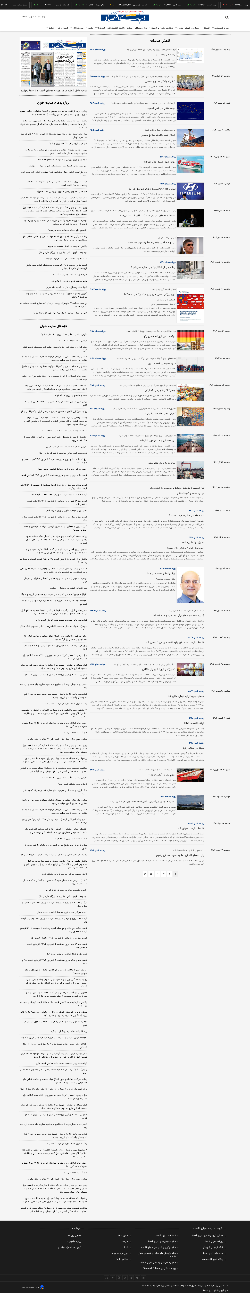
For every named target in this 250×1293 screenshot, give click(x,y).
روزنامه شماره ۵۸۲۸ (97, 664)
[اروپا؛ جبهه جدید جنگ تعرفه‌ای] (190, 164)
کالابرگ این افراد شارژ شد (75, 733)
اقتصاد (206, 28)
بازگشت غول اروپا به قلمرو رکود (159, 336)
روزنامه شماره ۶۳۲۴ (98, 358)
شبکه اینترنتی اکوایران (213, 1247)
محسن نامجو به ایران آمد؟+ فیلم (71, 395)
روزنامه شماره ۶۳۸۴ (98, 289)
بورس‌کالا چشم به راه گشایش (160, 390)
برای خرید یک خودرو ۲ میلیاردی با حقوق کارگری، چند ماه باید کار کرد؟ (55, 647)
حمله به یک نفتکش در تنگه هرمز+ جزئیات (66, 259)
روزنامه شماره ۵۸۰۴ (196, 823)
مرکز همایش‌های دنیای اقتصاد (161, 1241)
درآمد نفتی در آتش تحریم (161, 108)
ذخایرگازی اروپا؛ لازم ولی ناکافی (159, 669)
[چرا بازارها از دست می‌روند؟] (190, 585)
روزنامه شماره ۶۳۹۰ (168, 262)
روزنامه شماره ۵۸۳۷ (196, 637)
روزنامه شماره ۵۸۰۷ (168, 796)
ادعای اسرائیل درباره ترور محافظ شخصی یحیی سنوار (62, 469)
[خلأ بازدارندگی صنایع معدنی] (190, 83)
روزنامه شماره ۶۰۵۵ (196, 510)
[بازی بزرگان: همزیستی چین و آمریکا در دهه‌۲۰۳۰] (190, 305)
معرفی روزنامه (74, 1235)
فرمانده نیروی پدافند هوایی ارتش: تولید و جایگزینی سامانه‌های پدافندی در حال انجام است (57, 183)
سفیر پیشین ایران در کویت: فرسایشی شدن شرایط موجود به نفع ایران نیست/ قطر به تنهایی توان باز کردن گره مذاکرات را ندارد (53, 199)
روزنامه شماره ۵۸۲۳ (196, 691)
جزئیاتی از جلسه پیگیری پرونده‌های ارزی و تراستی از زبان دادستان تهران (55, 676)
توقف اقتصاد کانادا (194, 723)
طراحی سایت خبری (32, 1287)
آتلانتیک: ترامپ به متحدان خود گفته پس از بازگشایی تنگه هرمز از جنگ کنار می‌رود (55, 438)
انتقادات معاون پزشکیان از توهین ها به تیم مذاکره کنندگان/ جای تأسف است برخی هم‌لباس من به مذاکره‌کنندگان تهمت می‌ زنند (55, 387)
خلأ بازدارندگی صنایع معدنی (160, 81)
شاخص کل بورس (125, 4)
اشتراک (125, 1247)
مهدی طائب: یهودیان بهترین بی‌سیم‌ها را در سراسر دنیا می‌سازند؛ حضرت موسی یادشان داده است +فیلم (56, 151)
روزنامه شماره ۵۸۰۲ (97, 850)
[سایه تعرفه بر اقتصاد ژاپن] (190, 365)
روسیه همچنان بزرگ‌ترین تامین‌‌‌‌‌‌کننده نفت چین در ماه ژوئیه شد (142, 802)
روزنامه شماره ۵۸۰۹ (97, 769)
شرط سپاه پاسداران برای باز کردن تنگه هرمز (66, 287)
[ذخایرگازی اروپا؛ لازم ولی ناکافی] (190, 669)
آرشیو (90, 28)
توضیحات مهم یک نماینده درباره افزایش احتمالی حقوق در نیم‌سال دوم (55, 580)
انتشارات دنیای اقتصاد (165, 1235)
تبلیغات (125, 1241)
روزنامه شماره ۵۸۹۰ (196, 537)
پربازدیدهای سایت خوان (53, 102)
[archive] (106, 1277)
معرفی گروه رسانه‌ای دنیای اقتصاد (207, 1235)
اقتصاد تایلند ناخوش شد (191, 829)
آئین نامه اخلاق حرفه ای (69, 1247)
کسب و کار (62, 28)
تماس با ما (123, 1235)
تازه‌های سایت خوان (53, 326)
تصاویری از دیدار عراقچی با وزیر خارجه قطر (66, 510)
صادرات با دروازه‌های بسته (162, 463)
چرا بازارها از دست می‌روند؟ (161, 574)
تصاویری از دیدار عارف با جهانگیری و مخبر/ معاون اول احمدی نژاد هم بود (53, 686)
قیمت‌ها (101, 28)
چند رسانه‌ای (78, 28)
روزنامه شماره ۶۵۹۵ (97, 76)
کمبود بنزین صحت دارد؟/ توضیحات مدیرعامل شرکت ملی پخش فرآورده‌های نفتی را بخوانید (56, 266)
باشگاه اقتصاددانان (116, 28)
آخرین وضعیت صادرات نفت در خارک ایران (66, 447)
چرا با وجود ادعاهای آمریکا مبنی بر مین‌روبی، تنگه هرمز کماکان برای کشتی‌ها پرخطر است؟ (54, 657)
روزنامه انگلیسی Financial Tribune (159, 1268)
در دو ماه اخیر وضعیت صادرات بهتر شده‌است (152, 243)
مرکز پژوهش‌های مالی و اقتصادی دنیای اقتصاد (157, 1255)
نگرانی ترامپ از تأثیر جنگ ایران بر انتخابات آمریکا (63, 334)
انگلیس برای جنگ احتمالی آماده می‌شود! (67, 230)
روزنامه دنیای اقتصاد (213, 1241)
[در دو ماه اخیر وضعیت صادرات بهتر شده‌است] (190, 245)
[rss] (125, 1277)
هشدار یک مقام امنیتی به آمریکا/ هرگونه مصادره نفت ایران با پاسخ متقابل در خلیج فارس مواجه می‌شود (54, 358)
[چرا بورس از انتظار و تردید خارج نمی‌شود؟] (190, 270)
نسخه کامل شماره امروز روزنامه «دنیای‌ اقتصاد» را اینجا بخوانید (54, 91)
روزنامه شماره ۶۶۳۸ (97, 49)
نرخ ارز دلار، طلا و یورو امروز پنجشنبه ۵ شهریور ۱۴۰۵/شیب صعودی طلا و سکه (54, 461)
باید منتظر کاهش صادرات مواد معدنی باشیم (180, 855)
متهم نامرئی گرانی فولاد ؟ (162, 775)
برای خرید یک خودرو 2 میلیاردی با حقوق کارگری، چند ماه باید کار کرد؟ (53, 1089)
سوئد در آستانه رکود (193, 748)
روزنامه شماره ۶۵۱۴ (97, 103)
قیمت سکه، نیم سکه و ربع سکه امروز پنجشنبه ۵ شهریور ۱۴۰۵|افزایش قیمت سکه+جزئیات (53, 486)
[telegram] (131, 1277)
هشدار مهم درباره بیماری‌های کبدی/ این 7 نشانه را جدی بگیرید (57, 1179)
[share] (118, 1277)
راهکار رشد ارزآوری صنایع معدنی (158, 135)
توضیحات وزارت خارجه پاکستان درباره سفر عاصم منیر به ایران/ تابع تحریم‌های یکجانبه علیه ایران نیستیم (55, 222)
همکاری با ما (122, 1259)
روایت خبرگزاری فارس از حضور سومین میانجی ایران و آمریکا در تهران (54, 411)
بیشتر (51, 28)
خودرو (130, 28)
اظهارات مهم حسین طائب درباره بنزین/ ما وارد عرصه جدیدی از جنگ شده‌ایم (54, 602)
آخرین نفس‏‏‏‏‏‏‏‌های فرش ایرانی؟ (160, 414)
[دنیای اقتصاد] (125, 17)
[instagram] (143, 1277)
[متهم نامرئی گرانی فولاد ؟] (190, 775)
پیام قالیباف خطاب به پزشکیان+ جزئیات (68, 588)
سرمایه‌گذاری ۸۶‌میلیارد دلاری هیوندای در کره (152, 189)
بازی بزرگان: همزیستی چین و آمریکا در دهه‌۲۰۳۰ (150, 294)
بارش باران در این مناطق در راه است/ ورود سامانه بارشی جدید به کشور (56, 403)
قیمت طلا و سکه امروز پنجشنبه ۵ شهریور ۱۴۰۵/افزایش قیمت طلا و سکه (54, 518)
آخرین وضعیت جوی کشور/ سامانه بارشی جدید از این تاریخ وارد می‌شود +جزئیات (56, 295)
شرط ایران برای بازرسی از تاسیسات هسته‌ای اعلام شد (62, 159)
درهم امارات (196, 4)
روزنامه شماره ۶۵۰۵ (97, 130)
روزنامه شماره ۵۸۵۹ (168, 568)
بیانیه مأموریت (74, 1241)
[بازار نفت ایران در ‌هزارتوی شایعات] (190, 443)
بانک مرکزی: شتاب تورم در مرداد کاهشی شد (66, 704)
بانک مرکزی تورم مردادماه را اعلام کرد (69, 281)
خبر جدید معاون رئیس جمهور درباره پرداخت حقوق (62, 191)
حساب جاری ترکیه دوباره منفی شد (186, 696)
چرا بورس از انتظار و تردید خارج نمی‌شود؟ (153, 267)
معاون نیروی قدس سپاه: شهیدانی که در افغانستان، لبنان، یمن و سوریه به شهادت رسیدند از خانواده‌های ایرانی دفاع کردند (56, 551)
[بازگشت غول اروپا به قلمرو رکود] (190, 340)
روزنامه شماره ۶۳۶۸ (97, 331)
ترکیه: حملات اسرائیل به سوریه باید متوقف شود (64, 431)
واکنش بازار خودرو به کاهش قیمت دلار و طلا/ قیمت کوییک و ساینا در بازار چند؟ (53, 560)
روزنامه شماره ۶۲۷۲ (97, 385)
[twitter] (137, 1277)
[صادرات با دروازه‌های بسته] (190, 470)
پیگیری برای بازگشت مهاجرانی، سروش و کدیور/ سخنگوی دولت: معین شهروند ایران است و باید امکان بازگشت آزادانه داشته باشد (53, 113)
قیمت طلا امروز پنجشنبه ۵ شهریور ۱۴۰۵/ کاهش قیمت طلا (59, 494)
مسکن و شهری (192, 28)
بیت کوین (162, 4)
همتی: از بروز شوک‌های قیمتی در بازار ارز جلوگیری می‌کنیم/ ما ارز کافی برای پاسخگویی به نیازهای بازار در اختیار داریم (53, 570)
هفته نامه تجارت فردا (213, 1253)
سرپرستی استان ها (120, 1253)
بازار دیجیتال (141, 28)
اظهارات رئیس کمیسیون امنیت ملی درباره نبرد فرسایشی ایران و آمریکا (54, 594)
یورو (231, 4)
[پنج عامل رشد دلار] (190, 55)
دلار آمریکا (84, 4)
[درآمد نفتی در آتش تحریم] (190, 111)
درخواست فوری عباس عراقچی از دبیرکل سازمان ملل (62, 252)
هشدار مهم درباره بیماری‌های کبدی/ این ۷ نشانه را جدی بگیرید (57, 739)
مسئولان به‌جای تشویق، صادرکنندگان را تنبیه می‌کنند (148, 216)
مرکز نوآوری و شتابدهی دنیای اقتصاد (158, 1247)
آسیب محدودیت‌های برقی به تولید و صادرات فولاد (177, 616)
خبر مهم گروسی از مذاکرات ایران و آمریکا (67, 143)
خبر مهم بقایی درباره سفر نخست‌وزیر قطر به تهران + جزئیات (58, 166)
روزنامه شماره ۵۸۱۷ (196, 718)
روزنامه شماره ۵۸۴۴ (98, 610)
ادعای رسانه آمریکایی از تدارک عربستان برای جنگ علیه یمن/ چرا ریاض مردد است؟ (54, 377)
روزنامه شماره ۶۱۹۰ (97, 408)
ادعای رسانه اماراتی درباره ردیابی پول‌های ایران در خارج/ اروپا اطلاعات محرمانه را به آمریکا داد (54, 724)
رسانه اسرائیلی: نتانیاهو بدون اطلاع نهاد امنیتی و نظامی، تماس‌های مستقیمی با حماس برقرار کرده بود (55, 238)
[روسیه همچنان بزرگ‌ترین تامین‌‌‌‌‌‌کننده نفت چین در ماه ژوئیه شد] (190, 802)
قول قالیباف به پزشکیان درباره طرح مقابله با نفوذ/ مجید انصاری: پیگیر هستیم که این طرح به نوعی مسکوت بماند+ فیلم (53, 666)
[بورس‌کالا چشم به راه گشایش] (190, 392)
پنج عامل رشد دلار (166, 55)
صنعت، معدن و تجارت (161, 28)
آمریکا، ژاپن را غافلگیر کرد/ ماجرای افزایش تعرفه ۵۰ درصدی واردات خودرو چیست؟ (55, 528)
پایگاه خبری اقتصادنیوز (212, 1259)
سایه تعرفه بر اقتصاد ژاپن (162, 363)
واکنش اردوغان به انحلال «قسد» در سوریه (67, 246)
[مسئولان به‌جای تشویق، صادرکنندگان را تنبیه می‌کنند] (190, 218)
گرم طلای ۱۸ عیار (47, 4)
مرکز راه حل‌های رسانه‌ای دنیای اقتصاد (158, 1262)
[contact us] (112, 1277)
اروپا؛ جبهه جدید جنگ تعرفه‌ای (159, 162)
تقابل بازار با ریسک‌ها (193, 543)
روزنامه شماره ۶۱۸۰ (97, 435)
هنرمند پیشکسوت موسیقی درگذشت (70, 275)
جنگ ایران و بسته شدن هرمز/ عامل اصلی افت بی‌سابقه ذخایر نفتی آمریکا (54, 348)
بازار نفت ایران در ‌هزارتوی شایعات (158, 441)
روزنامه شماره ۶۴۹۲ (168, 156)
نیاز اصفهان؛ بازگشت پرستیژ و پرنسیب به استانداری (177, 488)
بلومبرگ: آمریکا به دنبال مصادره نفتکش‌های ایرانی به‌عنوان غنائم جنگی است (53, 628)
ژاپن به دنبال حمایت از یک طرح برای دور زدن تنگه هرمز (60, 313)
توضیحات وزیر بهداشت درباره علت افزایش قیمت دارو (61, 620)
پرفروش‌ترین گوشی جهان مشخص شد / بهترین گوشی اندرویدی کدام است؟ (54, 174)
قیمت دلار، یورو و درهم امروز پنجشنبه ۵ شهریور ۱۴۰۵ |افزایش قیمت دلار (54, 477)
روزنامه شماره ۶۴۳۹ (168, 183)
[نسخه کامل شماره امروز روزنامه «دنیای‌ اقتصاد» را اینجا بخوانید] (53, 62)
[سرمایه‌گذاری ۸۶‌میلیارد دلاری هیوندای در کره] (190, 191)
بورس (180, 28)
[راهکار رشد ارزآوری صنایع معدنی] (190, 138)
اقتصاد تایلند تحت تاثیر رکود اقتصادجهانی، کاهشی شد (175, 643)
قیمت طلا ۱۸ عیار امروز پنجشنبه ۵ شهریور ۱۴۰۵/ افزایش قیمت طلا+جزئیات (57, 502)
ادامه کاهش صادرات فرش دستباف (186, 516)
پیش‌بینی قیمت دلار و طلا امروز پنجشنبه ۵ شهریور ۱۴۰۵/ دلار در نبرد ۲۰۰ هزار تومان (54, 135)
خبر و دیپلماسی (221, 28)
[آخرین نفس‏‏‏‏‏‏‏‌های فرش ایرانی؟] (190, 416)
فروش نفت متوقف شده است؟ (72, 341)
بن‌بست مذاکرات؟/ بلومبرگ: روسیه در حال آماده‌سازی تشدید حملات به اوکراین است (53, 305)
